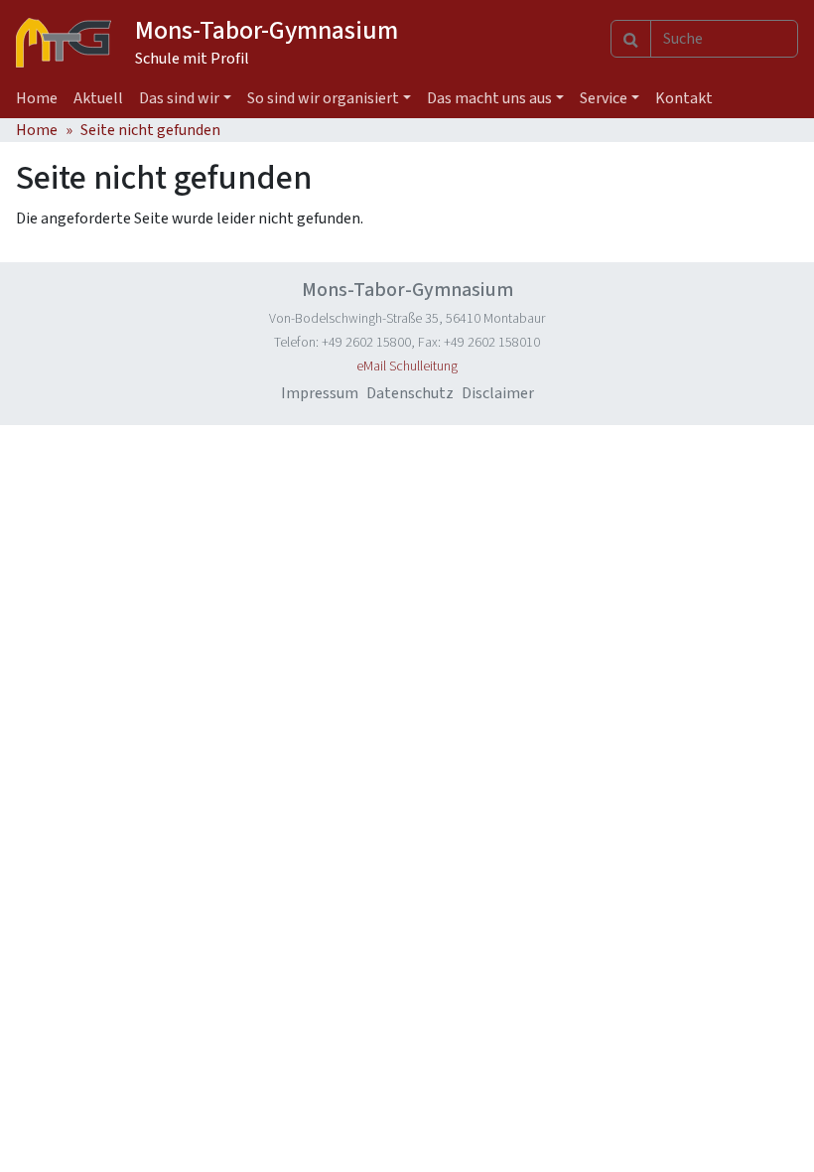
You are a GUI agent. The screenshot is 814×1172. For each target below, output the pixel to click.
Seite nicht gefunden (150, 130)
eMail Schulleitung (407, 366)
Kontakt (684, 98)
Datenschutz (410, 393)
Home (37, 98)
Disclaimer (498, 393)
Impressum (319, 393)
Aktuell (98, 98)
